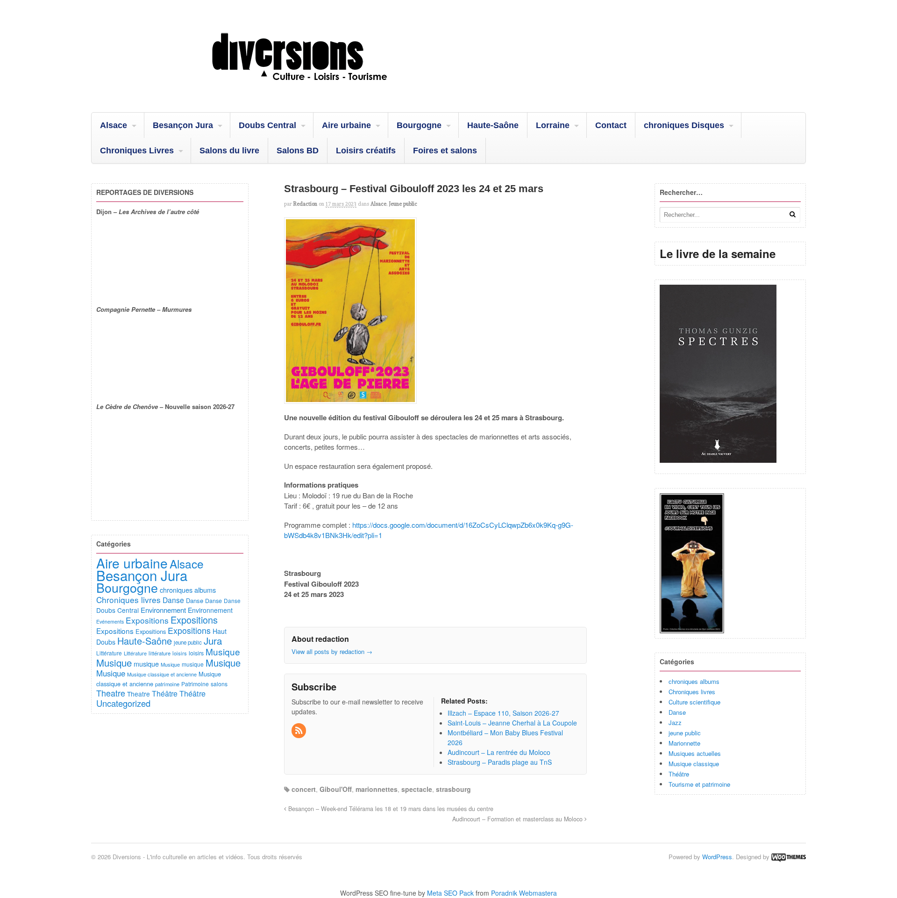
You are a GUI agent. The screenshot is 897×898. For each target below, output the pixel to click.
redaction (305, 204)
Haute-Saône (493, 125)
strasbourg (453, 789)
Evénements (110, 621)
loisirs (179, 653)
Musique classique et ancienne (162, 674)
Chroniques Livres (137, 150)
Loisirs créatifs (366, 150)
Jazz (675, 722)
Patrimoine (195, 684)
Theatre (110, 693)
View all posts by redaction (332, 651)
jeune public (685, 732)
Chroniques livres (692, 691)
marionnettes (377, 789)
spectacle (416, 789)
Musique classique (694, 763)
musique (146, 663)
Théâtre (679, 773)
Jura (213, 640)
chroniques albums (694, 681)
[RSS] (299, 730)
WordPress (717, 856)
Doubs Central (267, 125)
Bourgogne (419, 125)
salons (219, 684)
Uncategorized (123, 703)
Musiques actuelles (695, 753)
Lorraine (553, 125)
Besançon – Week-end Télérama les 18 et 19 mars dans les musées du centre (389, 809)
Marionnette (684, 743)
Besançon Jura (183, 125)
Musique (223, 651)
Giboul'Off (336, 789)
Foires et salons (445, 150)
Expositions (147, 620)
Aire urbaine (346, 125)
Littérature (109, 653)
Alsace (113, 125)
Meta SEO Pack (450, 893)
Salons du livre (229, 150)
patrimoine (167, 684)
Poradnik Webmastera (524, 893)
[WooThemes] (788, 856)
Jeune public (403, 204)
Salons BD (298, 150)
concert (304, 789)
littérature (160, 653)
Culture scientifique (694, 701)
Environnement (163, 610)
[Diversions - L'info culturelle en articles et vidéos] (324, 88)
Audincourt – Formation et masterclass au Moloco (518, 819)
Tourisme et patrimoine (699, 784)
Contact (610, 125)
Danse (677, 712)
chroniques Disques (684, 125)
